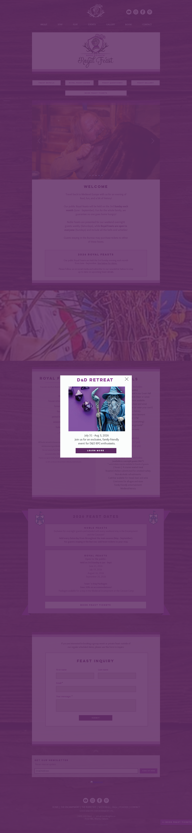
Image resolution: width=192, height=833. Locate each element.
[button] (126, 379)
